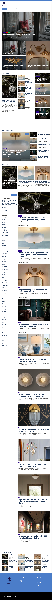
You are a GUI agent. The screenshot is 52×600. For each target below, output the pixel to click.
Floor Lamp (4, 311)
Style (37, 4)
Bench (3, 296)
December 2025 (5, 230)
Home (14, 4)
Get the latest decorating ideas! (41, 582)
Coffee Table (4, 304)
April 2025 (4, 243)
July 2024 (3, 258)
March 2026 (4, 225)
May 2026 (4, 222)
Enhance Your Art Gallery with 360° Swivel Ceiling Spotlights (33, 537)
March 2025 (4, 245)
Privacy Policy (21, 581)
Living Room (4, 324)
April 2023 (4, 277)
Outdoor (41, 4)
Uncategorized (4, 345)
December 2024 (5, 250)
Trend (45, 4)
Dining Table (4, 309)
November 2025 (5, 232)
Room (17, 4)
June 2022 (4, 288)
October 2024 (4, 253)
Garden (3, 314)
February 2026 (4, 227)
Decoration (32, 4)
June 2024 (4, 259)
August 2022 (4, 287)
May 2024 (4, 261)
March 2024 (4, 264)
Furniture (21, 4)
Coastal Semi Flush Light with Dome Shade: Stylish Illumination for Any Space (38, 66)
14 (34, 547)
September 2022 (5, 285)
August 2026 (4, 217)
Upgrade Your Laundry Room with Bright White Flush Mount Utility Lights (32, 501)
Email (38, 577)
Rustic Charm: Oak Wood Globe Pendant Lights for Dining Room (8, 101)
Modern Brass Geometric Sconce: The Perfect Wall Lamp (33, 430)
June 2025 (4, 240)
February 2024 (4, 266)
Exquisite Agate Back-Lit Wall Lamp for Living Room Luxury (33, 465)
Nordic (3, 327)
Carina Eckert (4, 53)
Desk (3, 308)
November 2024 (5, 251)
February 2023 (4, 280)
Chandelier (4, 301)
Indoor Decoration (5, 316)
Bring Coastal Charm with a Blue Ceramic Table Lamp (28, 95)
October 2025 (4, 233)
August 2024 (4, 256)
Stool (3, 338)
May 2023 (4, 275)
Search (3, 192)
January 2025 (4, 248)
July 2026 (3, 219)
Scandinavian (4, 335)
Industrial (3, 317)
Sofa (3, 337)
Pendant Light (4, 332)
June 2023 (4, 274)
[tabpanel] (38, 56)
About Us (20, 580)
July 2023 (3, 272)
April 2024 (4, 263)
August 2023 (4, 271)
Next (39, 547)
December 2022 (5, 284)
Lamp (26, 4)
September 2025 (5, 235)
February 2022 (4, 290)
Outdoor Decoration (5, 330)
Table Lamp (4, 342)
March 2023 (4, 279)
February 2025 (4, 246)
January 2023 (4, 282)
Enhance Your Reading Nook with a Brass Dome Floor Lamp (29, 89)
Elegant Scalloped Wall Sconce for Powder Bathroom (34, 8)
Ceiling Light (4, 298)
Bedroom (3, 295)
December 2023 (5, 269)
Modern (3, 325)
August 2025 (4, 237)
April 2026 (4, 224)
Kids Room (4, 319)
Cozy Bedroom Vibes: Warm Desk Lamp (13, 52)
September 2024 (5, 254)
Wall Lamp (4, 346)
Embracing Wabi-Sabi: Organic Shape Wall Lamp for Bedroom (29, 100)
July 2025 (3, 238)
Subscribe (39, 585)
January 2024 (4, 267)
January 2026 (4, 229)
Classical (3, 303)
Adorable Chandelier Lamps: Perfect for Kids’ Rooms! (13, 66)
